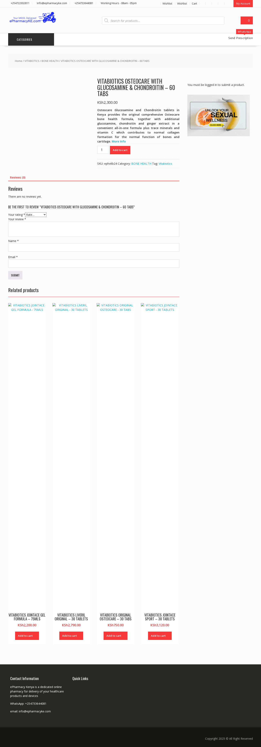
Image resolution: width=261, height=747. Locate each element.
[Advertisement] (218, 204)
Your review (17, 219)
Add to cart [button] (25, 635)
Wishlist (167, 3)
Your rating (16, 215)
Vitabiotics (165, 163)
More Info (119, 141)
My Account (243, 3)
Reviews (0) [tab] (17, 177)
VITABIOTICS (31, 61)
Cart (194, 3)
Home (18, 61)
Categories (24, 39)
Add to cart (120, 150)
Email (13, 257)
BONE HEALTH (50, 61)
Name (13, 241)
